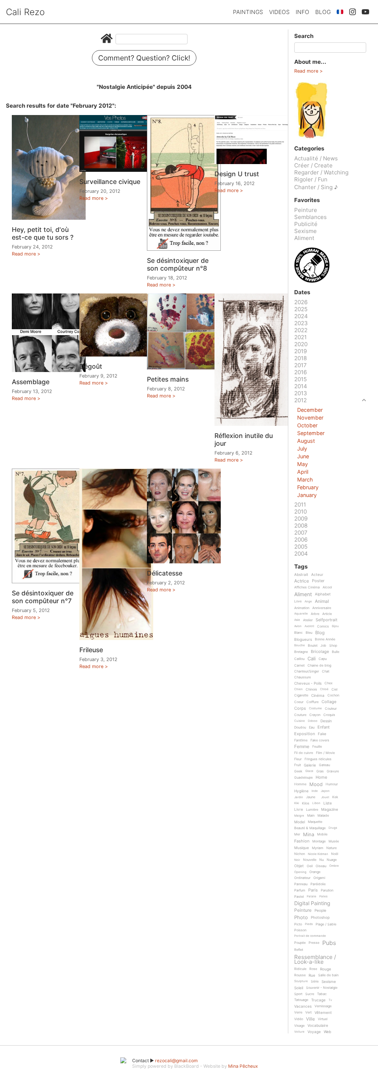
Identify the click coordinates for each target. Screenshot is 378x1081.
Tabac (322, 994)
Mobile (322, 834)
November (310, 417)
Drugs (333, 828)
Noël (334, 853)
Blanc (298, 632)
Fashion (301, 841)
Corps (300, 708)
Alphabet (323, 594)
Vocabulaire (317, 1025)
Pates (323, 896)
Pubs (329, 942)
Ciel (334, 689)
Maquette (315, 821)
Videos (279, 11)
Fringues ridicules (318, 759)
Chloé (324, 689)
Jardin (298, 797)
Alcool (327, 587)
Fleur (298, 759)
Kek (335, 797)
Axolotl (309, 626)
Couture (300, 714)
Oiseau (321, 866)
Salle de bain (328, 975)
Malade (323, 815)
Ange (308, 601)
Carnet (299, 665)
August (306, 441)
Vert (308, 1012)
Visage (299, 1025)
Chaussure (302, 677)
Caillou (299, 658)
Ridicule (300, 968)
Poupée (300, 942)
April (302, 472)
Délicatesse (164, 573)
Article (327, 613)
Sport (298, 994)
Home (321, 777)
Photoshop (320, 917)
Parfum (299, 890)
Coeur (298, 702)
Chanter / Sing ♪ (316, 187)
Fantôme (300, 740)
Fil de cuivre (303, 752)
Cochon (333, 695)
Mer (297, 834)
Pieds (309, 924)
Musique (301, 847)
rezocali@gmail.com (176, 1060)
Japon (325, 791)
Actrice (301, 581)
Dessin (326, 721)
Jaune (310, 797)
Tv (330, 1000)
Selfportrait (326, 620)
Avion (298, 626)
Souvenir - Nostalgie (321, 987)
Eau (312, 727)
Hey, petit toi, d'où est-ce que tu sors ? (42, 233)
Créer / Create (313, 165)
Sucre (309, 994)
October (307, 425)
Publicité (305, 223)
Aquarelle (301, 613)
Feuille (317, 746)
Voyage (314, 1031)
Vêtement (323, 1012)
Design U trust (236, 174)
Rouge (325, 969)
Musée (334, 841)
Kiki (296, 803)
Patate (311, 896)
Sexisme (305, 230)
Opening (300, 872)
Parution (327, 890)
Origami (319, 877)
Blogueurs (303, 639)
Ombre (334, 866)
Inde (315, 791)
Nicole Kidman (318, 854)
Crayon (314, 714)
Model (299, 822)
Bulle (335, 651)
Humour (332, 784)
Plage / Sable (326, 924)
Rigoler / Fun (310, 179)
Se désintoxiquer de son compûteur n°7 (42, 597)
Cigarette (301, 695)
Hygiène (301, 791)
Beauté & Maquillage (310, 828)
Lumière (312, 809)
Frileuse (91, 650)
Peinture (305, 209)
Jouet (325, 797)
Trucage (318, 1000)
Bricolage (320, 652)
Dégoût (90, 366)
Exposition (304, 734)
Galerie (310, 765)
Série (315, 981)
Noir (297, 860)
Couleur (331, 708)
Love (298, 601)
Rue (312, 975)
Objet (299, 866)
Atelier (308, 620)
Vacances (303, 1006)
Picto (298, 924)
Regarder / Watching (321, 172)
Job (323, 645)
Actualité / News (316, 158)
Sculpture (301, 981)
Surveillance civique (109, 181)
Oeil (310, 866)
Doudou (300, 727)
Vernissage (323, 1006)
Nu (321, 859)
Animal (322, 601)
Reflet (298, 949)
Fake (322, 734)
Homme (300, 784)
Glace (309, 771)
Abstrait (301, 574)
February (308, 487)
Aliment (304, 237)
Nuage (332, 859)
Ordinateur (302, 877)
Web (327, 1031)
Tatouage (301, 999)
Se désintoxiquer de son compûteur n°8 (178, 264)
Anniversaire (321, 607)
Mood (316, 784)
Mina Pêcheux (243, 1066)
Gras (320, 771)
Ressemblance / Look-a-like (315, 959)
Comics (323, 626)
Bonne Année (325, 639)
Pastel (299, 896)
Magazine (329, 809)
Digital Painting (312, 903)
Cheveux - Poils (308, 683)
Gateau (324, 765)
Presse (314, 942)
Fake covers (319, 740)
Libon (316, 803)
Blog (323, 11)
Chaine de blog (319, 665)
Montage (319, 841)
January (307, 495)
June (303, 456)
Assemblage (30, 382)
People (320, 910)
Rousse (300, 975)
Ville (310, 1019)
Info (302, 11)
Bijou (335, 626)
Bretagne (301, 651)
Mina (308, 835)
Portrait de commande (310, 936)
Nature (331, 848)
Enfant (323, 727)
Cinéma (317, 695)
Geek (298, 771)
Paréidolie (318, 884)
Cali (311, 659)
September (310, 433)
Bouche (299, 645)
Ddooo (312, 721)
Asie (297, 620)
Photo (301, 917)
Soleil (298, 988)
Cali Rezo (25, 12)
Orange (314, 871)
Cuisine (299, 721)
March (305, 479)
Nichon (299, 853)
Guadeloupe (303, 777)
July (302, 448)
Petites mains (168, 379)
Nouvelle (309, 859)
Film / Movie (325, 752)
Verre (298, 1012)
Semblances (310, 216)
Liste (327, 803)
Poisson (300, 930)
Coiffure (312, 702)
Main (311, 815)
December (310, 410)
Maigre (299, 815)
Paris (313, 890)
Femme (301, 747)
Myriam (317, 848)
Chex (328, 683)
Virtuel (322, 1019)
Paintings (248, 11)
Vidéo (298, 1019)
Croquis (329, 714)
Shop (333, 645)
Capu (323, 658)
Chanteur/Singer (306, 671)
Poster (318, 581)
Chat (325, 671)
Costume (315, 708)
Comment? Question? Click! (144, 57)
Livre (298, 809)
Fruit (297, 765)
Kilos (305, 803)
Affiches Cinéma (307, 587)
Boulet (312, 645)
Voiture (299, 1031)
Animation (301, 607)
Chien (298, 689)
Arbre (315, 613)
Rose (313, 968)
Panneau (300, 884)
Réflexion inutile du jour (243, 439)
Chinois (311, 689)
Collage (329, 702)
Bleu (309, 632)
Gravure (333, 771)
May (302, 464)
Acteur (317, 574)
